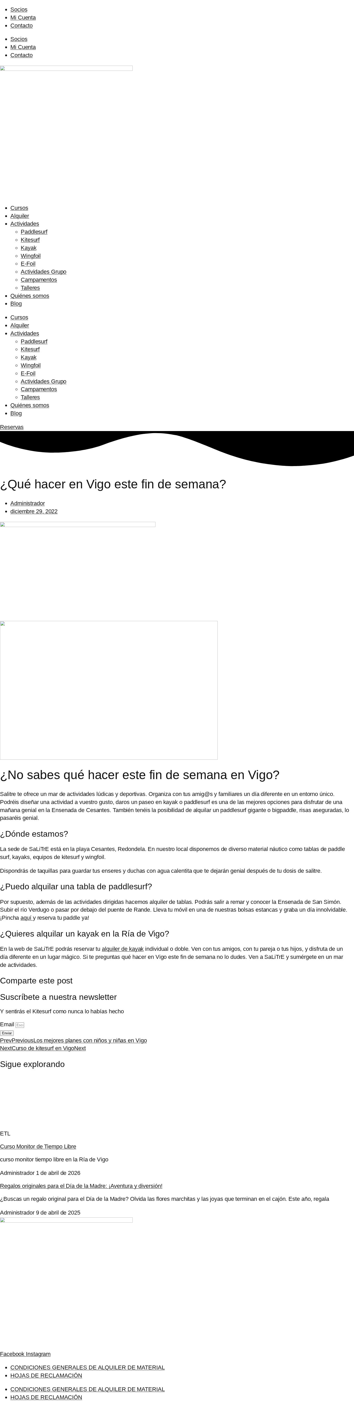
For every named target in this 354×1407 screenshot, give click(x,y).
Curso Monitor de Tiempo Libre (38, 1146)
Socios (18, 9)
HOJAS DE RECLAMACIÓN (46, 1375)
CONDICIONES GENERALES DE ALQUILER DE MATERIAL (87, 1367)
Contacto (21, 25)
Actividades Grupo (43, 271)
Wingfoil (31, 256)
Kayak (29, 248)
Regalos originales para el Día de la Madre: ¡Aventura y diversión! (81, 1186)
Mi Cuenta (23, 17)
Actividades (24, 223)
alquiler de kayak (123, 949)
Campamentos (39, 279)
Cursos (19, 208)
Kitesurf (30, 240)
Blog (16, 303)
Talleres (30, 288)
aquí (26, 917)
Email (8, 1024)
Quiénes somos (29, 296)
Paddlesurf (34, 231)
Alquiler (19, 216)
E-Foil (28, 263)
